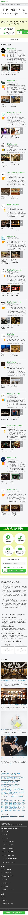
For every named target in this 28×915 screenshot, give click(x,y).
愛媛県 (14, 808)
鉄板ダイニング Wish (5, 74)
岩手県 (19, 800)
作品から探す (4, 834)
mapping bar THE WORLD (4, 452)
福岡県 (23, 808)
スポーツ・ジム (16, 785)
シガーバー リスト (15, 230)
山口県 (2, 808)
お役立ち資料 (4, 886)
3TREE (12, 483)
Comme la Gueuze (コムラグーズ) (15, 515)
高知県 (18, 808)
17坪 (18, 72)
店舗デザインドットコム (7, 903)
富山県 (24, 803)
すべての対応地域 (4, 800)
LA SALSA (3, 355)
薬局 (10, 785)
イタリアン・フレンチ (13, 774)
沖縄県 (2, 811)
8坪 (17, 227)
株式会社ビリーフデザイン (14, 112)
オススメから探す (5, 838)
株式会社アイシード (12, 457)
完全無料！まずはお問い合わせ (14, 913)
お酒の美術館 (3, 106)
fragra (12, 327)
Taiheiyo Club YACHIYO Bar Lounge (5, 198)
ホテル (15, 788)
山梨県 (10, 804)
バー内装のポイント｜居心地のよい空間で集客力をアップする (13, 704)
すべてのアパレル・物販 (19, 789)
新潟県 (19, 803)
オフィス (12, 385)
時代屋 (2, 230)
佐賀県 (2, 810)
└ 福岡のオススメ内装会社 (7, 848)
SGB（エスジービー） (5, 137)
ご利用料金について (6, 883)
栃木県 (18, 802)
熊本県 (10, 810)
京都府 (14, 806)
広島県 (24, 807)
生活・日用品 (3, 792)
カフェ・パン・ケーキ (5, 776)
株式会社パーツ (11, 236)
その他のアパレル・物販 (12, 792)
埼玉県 (2, 803)
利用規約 (2, 909)
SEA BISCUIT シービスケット (5, 328)
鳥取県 (11, 807)
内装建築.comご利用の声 (7, 876)
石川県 (2, 804)
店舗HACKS (4, 900)
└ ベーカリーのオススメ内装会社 (9, 858)
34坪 (8, 195)
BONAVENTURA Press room (14, 387)
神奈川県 (15, 803)
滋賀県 (10, 806)
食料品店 (14, 790)
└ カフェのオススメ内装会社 (8, 855)
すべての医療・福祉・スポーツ (7, 784)
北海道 (10, 800)
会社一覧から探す (5, 831)
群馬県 (23, 802)
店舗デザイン (9, 51)
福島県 (10, 802)
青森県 (15, 800)
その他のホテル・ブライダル (6, 789)
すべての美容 (21, 792)
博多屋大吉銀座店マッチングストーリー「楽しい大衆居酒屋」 (13, 680)
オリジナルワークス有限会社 (14, 425)
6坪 (7, 103)
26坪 (8, 325)
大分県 (14, 810)
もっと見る (20, 685)
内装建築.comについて (6, 869)
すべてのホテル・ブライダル (6, 788)
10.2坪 (2, 513)
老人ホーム (17, 784)
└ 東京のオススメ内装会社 (7, 841)
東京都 (10, 803)
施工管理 (13, 51)
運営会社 (3, 896)
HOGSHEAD (13, 74)
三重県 (6, 806)
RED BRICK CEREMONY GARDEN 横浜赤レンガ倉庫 (5, 165)
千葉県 (6, 803)
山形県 (6, 802)
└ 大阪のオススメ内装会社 (7, 845)
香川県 (10, 808)
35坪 (18, 325)
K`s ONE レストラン (5, 295)
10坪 (8, 385)
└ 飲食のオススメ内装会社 (7, 851)
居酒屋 (13, 62)
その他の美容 (11, 793)
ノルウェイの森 (4, 483)
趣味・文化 (20, 790)
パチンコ (16, 794)
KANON (12, 451)
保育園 (16, 781)
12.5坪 (12, 513)
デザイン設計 (21, 816)
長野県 (14, 804)
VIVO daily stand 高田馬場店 (15, 165)
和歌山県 (7, 807)
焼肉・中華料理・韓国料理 (12, 777)
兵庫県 (23, 806)
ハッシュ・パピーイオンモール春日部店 (15, 262)
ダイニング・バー (18, 62)
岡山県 (19, 807)
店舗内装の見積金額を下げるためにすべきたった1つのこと (13, 729)
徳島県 (6, 808)
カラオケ (21, 794)
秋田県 (2, 802)
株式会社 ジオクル (12, 80)
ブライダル (20, 788)
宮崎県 (18, 810)
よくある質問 (4, 879)
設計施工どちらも (13, 816)
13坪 (8, 227)
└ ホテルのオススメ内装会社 (8, 862)
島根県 (15, 807)
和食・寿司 (3, 777)
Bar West (3, 387)
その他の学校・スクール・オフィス (8, 782)
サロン (6, 793)
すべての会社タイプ (5, 816)
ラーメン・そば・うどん (16, 776)
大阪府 (18, 806)
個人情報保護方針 (8, 909)
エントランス (17, 780)
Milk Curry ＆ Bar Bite (15, 137)
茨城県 (14, 802)
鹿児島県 (23, 810)
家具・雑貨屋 (8, 790)
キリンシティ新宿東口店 (15, 356)
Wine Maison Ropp (4, 419)
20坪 (8, 417)
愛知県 (2, 806)
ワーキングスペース (5, 781)
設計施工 (17, 51)
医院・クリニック (4, 785)
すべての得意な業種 (5, 773)
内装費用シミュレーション (7, 889)
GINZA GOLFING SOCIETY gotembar (15, 198)
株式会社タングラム (12, 489)
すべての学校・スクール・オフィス (8, 778)
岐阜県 (18, 804)
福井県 (6, 804)
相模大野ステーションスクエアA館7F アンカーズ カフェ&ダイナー (5, 263)
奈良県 (2, 807)
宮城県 (23, 800)
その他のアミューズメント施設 (16, 796)
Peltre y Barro (14, 419)
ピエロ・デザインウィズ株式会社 (16, 172)
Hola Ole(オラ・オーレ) (5, 515)
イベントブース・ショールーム (7, 780)
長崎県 (6, 810)
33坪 (8, 72)
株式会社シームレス (12, 144)
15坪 (18, 103)
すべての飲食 (13, 773)
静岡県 (23, 804)
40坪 (15, 259)
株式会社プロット (11, 48)
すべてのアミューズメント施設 (7, 794)
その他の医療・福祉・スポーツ (7, 786)
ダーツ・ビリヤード (5, 796)
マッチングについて (6, 872)
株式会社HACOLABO (13, 204)
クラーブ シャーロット (15, 296)
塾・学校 (12, 781)
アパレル (12, 259)
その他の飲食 (21, 777)
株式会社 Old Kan (11, 362)
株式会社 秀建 (10, 334)
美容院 (2, 793)
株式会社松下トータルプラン (14, 270)
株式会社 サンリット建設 (13, 393)
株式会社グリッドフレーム (14, 302)
